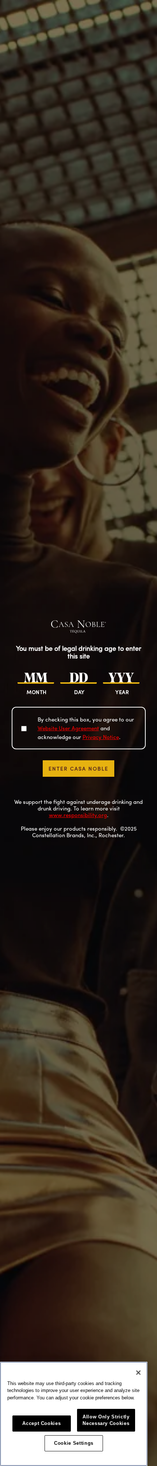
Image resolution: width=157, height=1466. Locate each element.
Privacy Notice (101, 737)
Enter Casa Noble (78, 768)
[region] (74, 1414)
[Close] (138, 1373)
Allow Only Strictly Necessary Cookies (106, 1420)
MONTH (37, 691)
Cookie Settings (73, 1443)
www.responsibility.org (78, 815)
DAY (79, 691)
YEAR (122, 691)
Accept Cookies (41, 1423)
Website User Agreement (68, 728)
